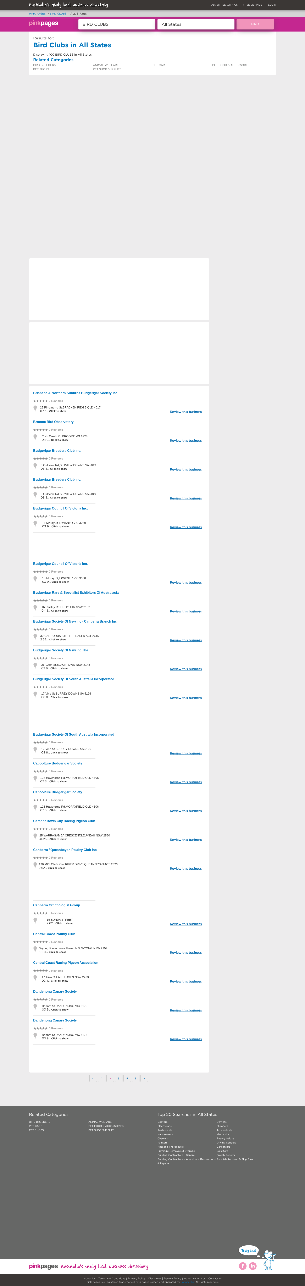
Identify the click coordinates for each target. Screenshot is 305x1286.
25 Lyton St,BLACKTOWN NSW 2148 (65, 664)
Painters (162, 1142)
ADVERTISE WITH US (224, 4)
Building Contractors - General (176, 1155)
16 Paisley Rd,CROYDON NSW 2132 (65, 607)
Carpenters (223, 1146)
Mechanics (223, 1134)
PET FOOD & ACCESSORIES (231, 65)
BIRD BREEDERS (44, 65)
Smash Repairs (226, 1155)
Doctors (162, 1121)
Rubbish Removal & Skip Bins (235, 1159)
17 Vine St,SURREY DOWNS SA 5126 (66, 693)
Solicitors (222, 1150)
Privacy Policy (136, 1278)
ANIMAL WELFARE (106, 65)
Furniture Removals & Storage (176, 1150)
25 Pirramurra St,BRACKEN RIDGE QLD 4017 (70, 407)
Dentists (222, 1121)
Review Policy (172, 1278)
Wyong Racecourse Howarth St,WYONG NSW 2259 (73, 948)
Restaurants (164, 1130)
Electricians (164, 1126)
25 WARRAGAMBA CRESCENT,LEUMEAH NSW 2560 (74, 835)
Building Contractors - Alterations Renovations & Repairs (186, 1161)
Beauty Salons (225, 1138)
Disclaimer (154, 1278)
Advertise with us (194, 1278)
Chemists (163, 1138)
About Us (89, 1278)
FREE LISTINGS (252, 4)
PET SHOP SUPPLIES (107, 69)
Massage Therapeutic (170, 1146)
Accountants (224, 1130)
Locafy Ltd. (188, 1282)
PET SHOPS (41, 69)
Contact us (215, 1278)
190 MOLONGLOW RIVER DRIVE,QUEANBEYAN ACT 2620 (78, 864)
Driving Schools (226, 1142)
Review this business (186, 411)
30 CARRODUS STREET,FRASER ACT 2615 (69, 636)
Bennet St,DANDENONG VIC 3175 (64, 1006)
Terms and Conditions (111, 1278)
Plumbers (222, 1126)
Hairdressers (165, 1134)
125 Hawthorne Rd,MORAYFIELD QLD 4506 (69, 777)
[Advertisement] (152, 138)
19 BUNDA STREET (60, 919)
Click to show (57, 411)
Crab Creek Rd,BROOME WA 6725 (65, 436)
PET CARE (159, 65)
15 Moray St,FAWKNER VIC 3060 (64, 522)
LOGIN (272, 4)
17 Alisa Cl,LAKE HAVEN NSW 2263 (65, 977)
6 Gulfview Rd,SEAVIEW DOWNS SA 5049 (68, 465)
